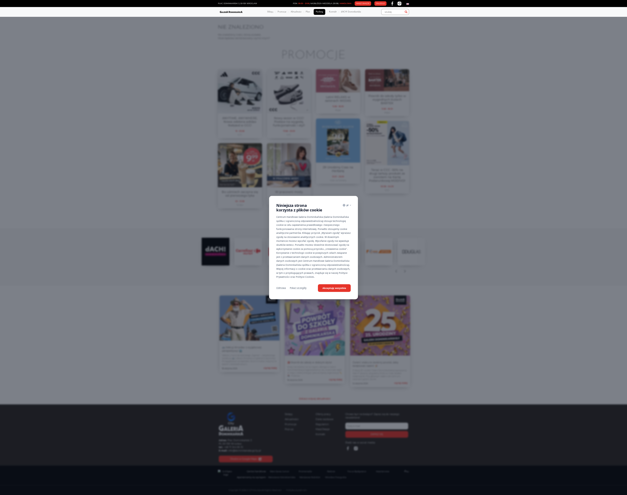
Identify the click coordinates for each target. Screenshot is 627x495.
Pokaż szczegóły (298, 287)
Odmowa (281, 287)
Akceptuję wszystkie (334, 288)
